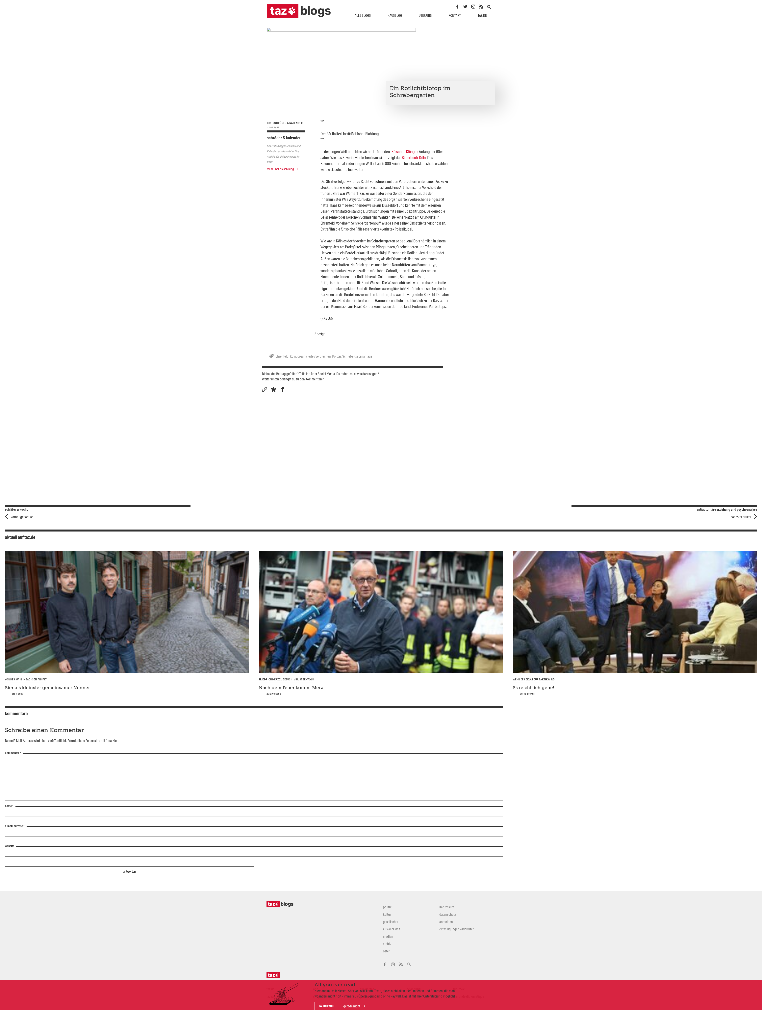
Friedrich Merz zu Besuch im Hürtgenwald (286, 679)
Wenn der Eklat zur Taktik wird (534, 679)
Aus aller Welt (391, 929)
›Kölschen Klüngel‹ (404, 151)
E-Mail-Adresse (15, 826)
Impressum (446, 907)
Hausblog (395, 15)
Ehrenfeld (282, 356)
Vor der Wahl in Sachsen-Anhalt (26, 679)
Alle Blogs (363, 15)
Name (9, 806)
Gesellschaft (391, 921)
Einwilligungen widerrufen (456, 929)
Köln (293, 356)
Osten (387, 951)
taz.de (482, 15)
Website (9, 846)
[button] (273, 389)
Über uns (425, 15)
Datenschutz (447, 914)
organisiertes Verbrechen (314, 356)
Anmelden (446, 921)
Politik (387, 907)
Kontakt (454, 15)
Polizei (336, 356)
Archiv (387, 944)
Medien (388, 936)
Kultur (387, 914)
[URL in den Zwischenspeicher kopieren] (264, 389)
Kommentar (13, 753)
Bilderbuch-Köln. (414, 157)
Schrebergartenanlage (357, 356)
